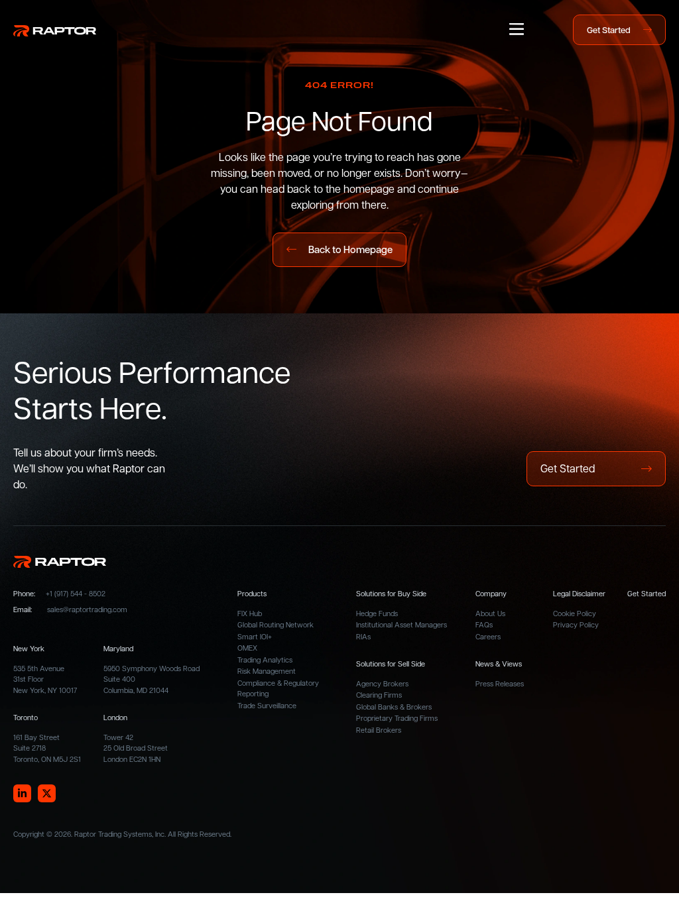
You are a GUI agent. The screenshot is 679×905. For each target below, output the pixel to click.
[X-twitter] (47, 793)
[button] (516, 30)
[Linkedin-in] (22, 793)
